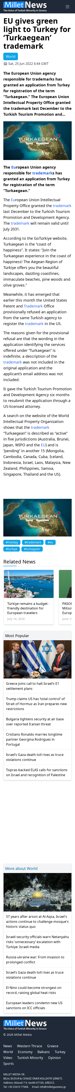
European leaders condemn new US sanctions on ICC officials (34, 1005)
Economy (25, 1052)
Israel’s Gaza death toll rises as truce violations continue (35, 757)
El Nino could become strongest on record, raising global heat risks (33, 990)
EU (43, 444)
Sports (8, 1063)
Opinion (54, 1057)
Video (7, 1057)
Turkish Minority (30, 1057)
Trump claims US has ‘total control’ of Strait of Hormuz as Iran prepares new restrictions (36, 703)
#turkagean (32, 549)
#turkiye (11, 549)
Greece (52, 1046)
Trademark (33, 306)
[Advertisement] (37, 821)
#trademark (33, 542)
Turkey (60, 1052)
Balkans (44, 1052)
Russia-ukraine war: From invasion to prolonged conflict (35, 959)
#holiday (12, 542)
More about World (21, 868)
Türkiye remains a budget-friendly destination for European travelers (28, 608)
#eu (50, 542)
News (7, 1046)
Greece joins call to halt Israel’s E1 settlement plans (32, 686)
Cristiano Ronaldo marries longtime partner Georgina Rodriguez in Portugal (34, 739)
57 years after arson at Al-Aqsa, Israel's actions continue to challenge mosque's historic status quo (37, 921)
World (8, 1052)
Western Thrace (29, 1046)
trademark (42, 172)
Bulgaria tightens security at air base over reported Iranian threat (35, 721)
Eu (13, 167)
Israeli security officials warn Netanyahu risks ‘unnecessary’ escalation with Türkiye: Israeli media (37, 942)
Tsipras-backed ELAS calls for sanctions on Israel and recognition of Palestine (37, 772)
